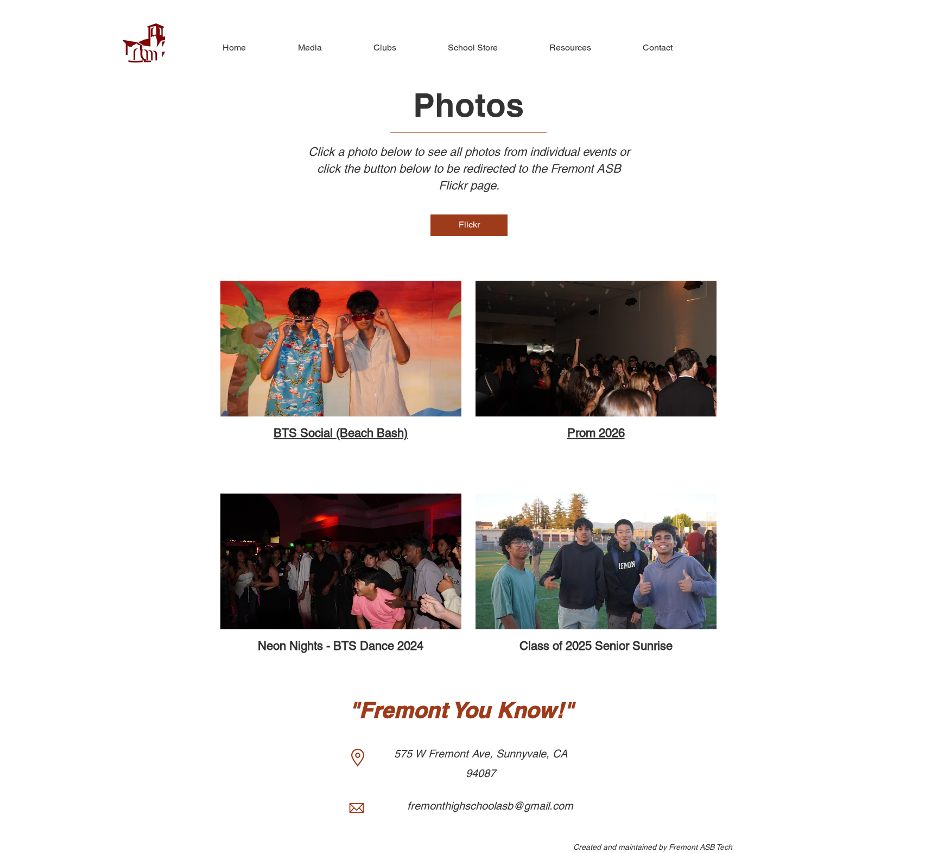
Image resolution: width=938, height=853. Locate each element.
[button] (292, 48)
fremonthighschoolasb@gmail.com (490, 805)
